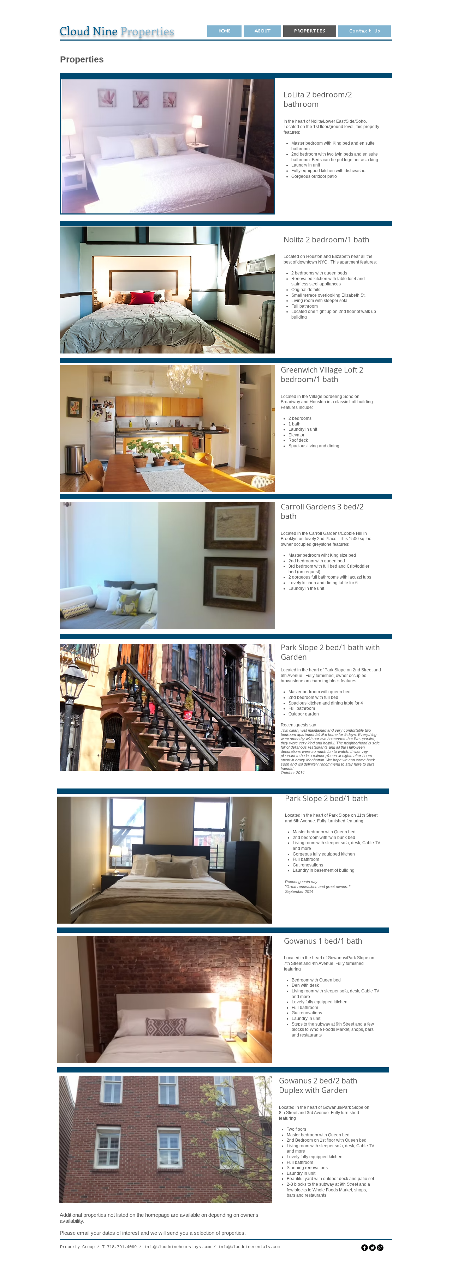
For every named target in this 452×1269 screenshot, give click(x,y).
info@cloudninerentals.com (249, 1247)
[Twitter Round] (372, 1247)
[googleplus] (380, 1247)
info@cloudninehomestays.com (177, 1247)
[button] (167, 146)
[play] (256, 207)
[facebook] (364, 1247)
